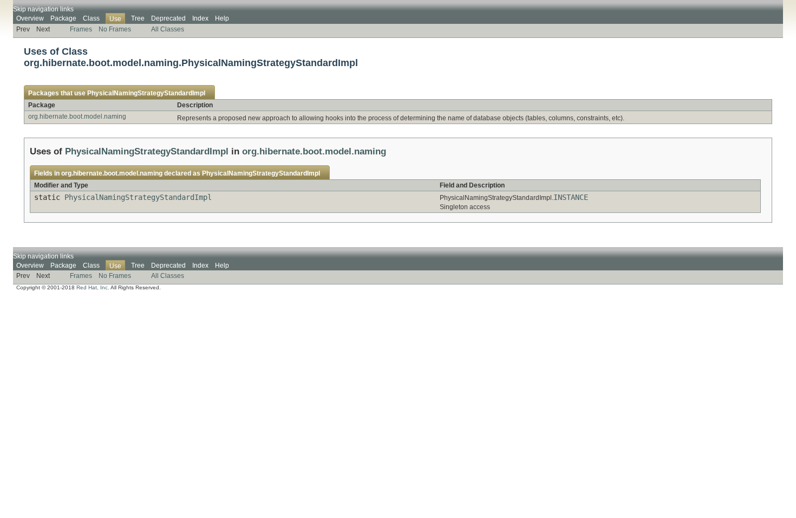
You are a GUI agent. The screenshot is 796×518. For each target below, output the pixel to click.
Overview (30, 18)
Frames (81, 29)
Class (91, 18)
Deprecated (168, 18)
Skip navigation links (43, 9)
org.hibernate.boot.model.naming (77, 116)
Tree (138, 18)
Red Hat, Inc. (92, 287)
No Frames (115, 29)
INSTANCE (570, 197)
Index (200, 18)
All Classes (167, 29)
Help (222, 18)
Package (63, 18)
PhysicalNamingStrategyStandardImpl (146, 93)
